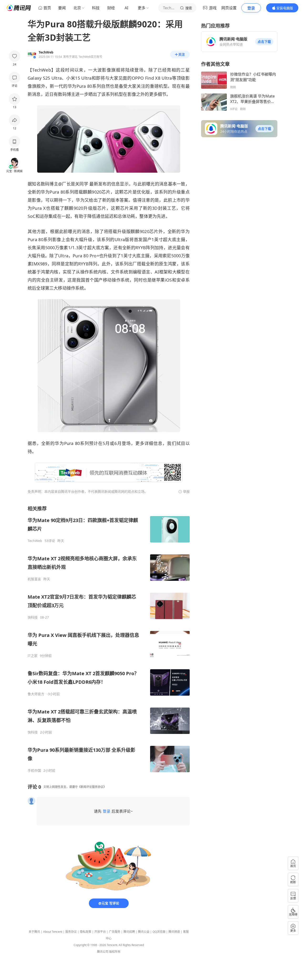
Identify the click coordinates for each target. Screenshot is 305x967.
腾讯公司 (102, 952)
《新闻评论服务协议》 (92, 787)
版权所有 (115, 952)
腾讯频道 (174, 932)
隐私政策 (85, 932)
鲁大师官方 (36, 694)
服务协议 (71, 932)
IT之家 (32, 655)
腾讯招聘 (129, 932)
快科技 (33, 617)
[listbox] (109, 639)
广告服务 (114, 932)
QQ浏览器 (158, 932)
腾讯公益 (143, 932)
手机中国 (34, 770)
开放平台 (100, 932)
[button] (264, 41)
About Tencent (52, 932)
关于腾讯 (34, 932)
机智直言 (34, 579)
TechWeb (35, 540)
